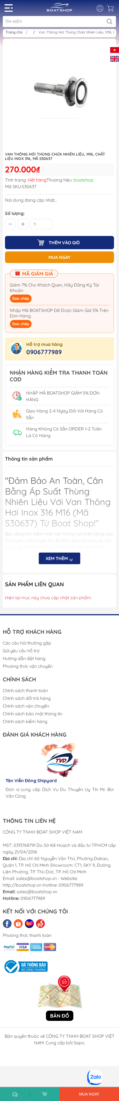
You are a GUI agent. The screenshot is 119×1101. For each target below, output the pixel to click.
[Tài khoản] (103, 8)
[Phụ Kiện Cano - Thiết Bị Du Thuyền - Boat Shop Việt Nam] (59, 9)
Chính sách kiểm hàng (25, 721)
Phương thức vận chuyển (28, 666)
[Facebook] (7, 923)
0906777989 (44, 352)
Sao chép (20, 298)
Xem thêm (57, 558)
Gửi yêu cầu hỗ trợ (21, 650)
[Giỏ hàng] (111, 10)
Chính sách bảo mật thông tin (32, 713)
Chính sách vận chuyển (26, 706)
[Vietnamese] (114, 49)
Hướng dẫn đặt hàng (24, 658)
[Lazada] (29, 923)
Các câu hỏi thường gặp (27, 643)
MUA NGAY (59, 257)
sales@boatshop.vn (37, 891)
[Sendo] (40, 923)
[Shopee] (18, 923)
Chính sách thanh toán (25, 690)
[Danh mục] (8, 8)
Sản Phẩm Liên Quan (34, 584)
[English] (114, 58)
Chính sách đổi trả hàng (27, 698)
